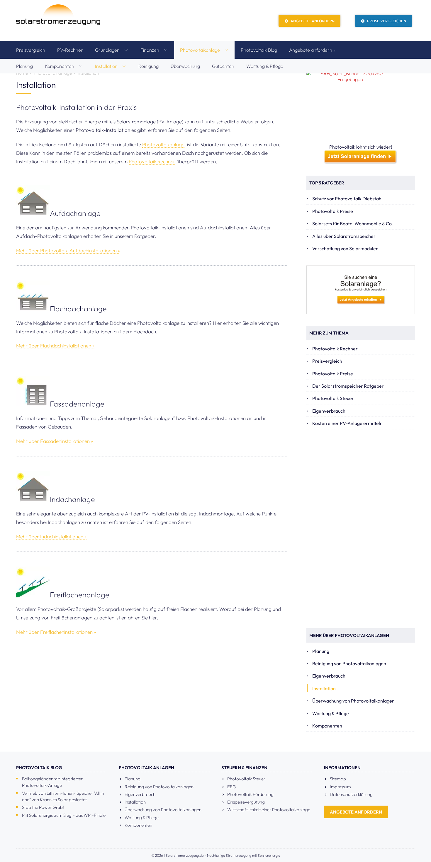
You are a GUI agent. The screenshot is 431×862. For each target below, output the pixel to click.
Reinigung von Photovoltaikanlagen (349, 663)
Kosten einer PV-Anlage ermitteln (347, 423)
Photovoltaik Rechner (152, 161)
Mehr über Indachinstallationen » (51, 536)
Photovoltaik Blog (259, 50)
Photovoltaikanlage (200, 50)
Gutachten (223, 66)
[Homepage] (58, 20)
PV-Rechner (70, 50)
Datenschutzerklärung (351, 794)
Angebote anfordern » (312, 50)
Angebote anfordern (312, 21)
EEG (231, 786)
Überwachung (185, 66)
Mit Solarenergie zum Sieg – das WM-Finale (64, 815)
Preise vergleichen (386, 21)
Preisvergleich (30, 50)
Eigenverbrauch (328, 411)
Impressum (340, 786)
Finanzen (150, 50)
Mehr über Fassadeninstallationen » (54, 441)
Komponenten (60, 66)
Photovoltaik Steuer (333, 398)
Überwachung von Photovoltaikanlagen (353, 701)
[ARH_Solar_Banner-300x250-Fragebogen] (360, 107)
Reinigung (148, 66)
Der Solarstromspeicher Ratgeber (348, 386)
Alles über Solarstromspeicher (344, 236)
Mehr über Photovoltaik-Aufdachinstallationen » (68, 250)
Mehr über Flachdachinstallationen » (55, 345)
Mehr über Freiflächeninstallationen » (56, 632)
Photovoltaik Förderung (250, 794)
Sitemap (338, 779)
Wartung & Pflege (264, 66)
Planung (24, 66)
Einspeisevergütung (246, 802)
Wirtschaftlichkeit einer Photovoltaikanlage (268, 809)
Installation (107, 66)
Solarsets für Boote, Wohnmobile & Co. (352, 223)
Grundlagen (108, 50)
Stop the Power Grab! (43, 807)
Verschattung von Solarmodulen (345, 248)
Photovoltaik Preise (332, 211)
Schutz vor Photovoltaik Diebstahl (347, 198)
